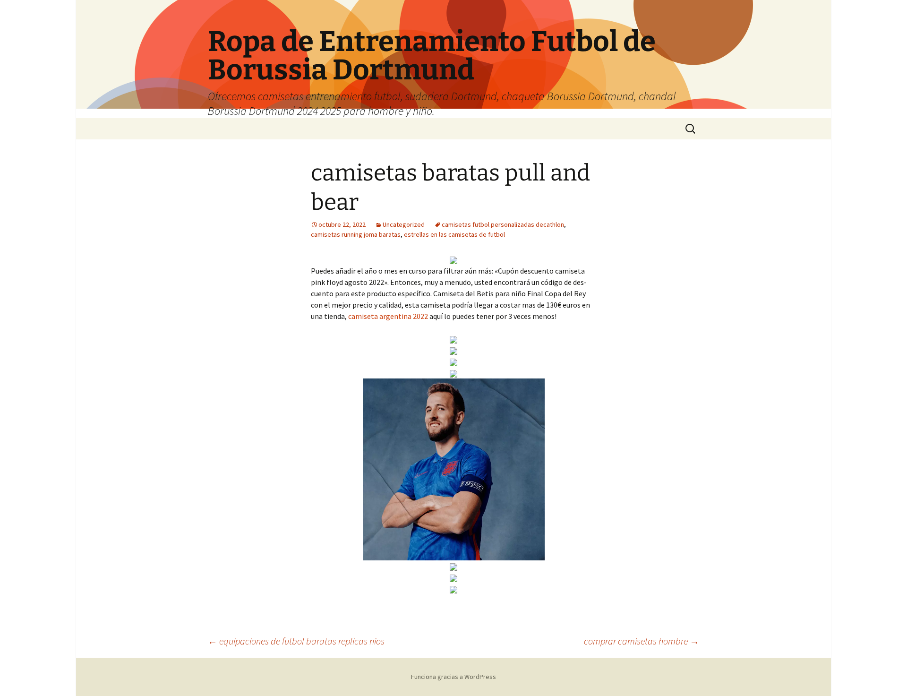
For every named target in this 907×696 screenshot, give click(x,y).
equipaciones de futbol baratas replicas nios (296, 641)
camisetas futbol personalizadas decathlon (503, 224)
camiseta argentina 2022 (388, 316)
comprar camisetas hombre (641, 641)
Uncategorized (404, 224)
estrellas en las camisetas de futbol (454, 234)
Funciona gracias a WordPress (453, 676)
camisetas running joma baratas (356, 234)
